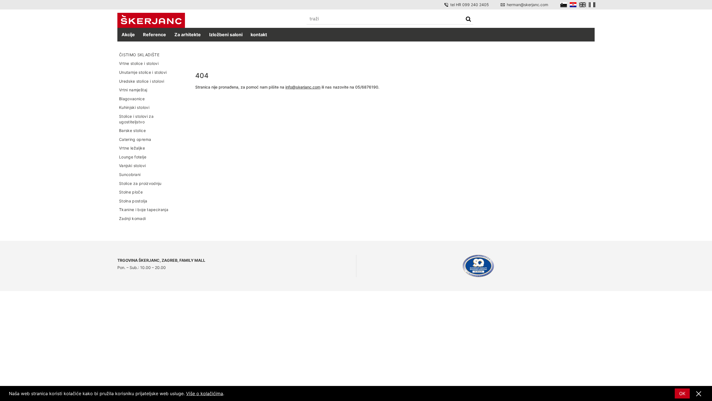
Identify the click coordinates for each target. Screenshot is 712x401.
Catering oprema (135, 139)
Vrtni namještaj (133, 89)
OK (682, 393)
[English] (582, 4)
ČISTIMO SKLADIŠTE (139, 54)
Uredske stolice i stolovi (141, 81)
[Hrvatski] (573, 4)
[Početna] (151, 20)
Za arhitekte (187, 34)
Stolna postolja (133, 201)
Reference (154, 34)
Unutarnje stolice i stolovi (143, 72)
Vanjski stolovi (132, 165)
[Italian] (592, 4)
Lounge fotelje (132, 157)
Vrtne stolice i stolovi (139, 63)
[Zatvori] (698, 394)
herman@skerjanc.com (527, 4)
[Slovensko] (563, 4)
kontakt (259, 34)
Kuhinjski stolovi (134, 107)
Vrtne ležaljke (132, 148)
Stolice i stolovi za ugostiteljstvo (136, 119)
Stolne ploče (131, 192)
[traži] (468, 19)
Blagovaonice (132, 98)
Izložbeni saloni (226, 34)
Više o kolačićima (204, 393)
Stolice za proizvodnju (140, 183)
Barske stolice (132, 130)
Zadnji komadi (132, 218)
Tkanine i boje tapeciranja (143, 209)
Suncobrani (130, 174)
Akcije (128, 34)
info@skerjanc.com (302, 87)
